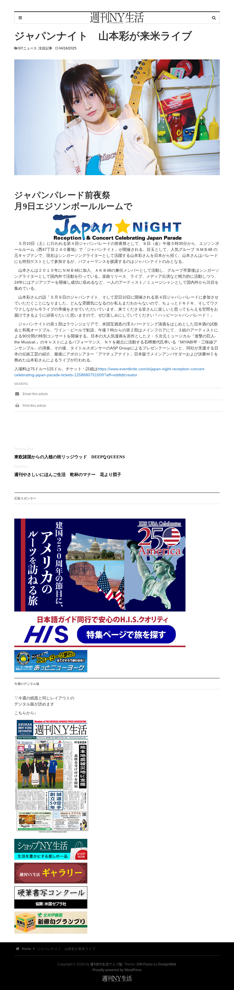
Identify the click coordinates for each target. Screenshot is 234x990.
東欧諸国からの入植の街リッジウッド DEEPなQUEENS (69, 456)
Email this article (35, 394)
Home (26, 949)
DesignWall (167, 964)
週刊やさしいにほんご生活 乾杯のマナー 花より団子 (70, 474)
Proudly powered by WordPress (117, 970)
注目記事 (45, 48)
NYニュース (27, 48)
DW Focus (145, 964)
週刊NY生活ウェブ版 (106, 964)
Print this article (34, 406)
